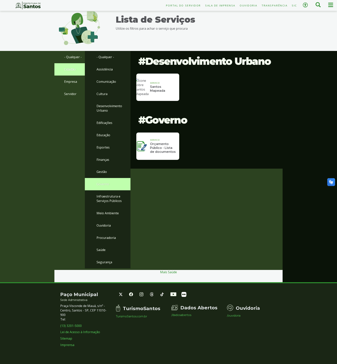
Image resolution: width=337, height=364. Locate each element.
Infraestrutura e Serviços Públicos (109, 198)
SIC (294, 5)
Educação (103, 135)
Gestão (102, 172)
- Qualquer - (73, 57)
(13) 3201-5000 (71, 326)
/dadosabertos (181, 315)
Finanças (103, 160)
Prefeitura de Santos (28, 5)
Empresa (70, 81)
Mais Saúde (168, 272)
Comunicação (106, 81)
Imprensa (67, 345)
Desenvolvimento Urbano (109, 108)
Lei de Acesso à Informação (80, 332)
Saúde (101, 250)
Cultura (102, 94)
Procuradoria (106, 238)
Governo (103, 184)
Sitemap (66, 338)
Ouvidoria (248, 5)
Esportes (103, 147)
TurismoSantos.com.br (131, 316)
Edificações (104, 123)
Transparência (274, 5)
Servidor (70, 94)
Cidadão (70, 69)
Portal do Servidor (183, 5)
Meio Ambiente (108, 213)
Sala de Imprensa (220, 5)
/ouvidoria (233, 315)
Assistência (105, 69)
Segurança (104, 262)
